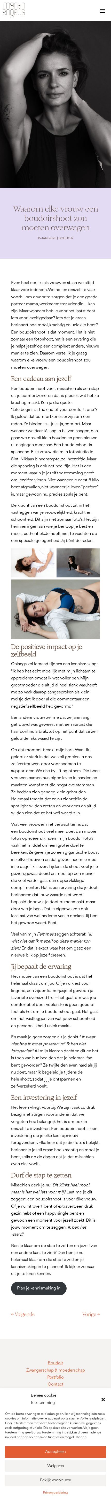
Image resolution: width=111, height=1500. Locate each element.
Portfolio (55, 1377)
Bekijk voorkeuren (55, 1480)
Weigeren (55, 1466)
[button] (103, 1399)
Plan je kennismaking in (38, 1288)
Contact (56, 1384)
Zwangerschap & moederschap (55, 1370)
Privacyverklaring (55, 1492)
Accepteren (55, 1452)
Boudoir (66, 238)
